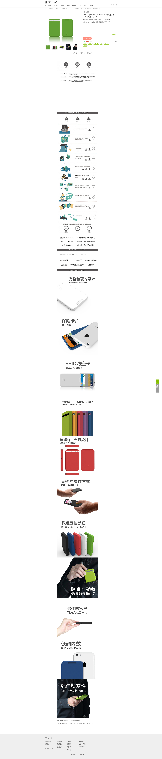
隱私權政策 (59, 744)
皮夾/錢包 (63, 8)
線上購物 (47, 743)
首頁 (46, 8)
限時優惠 (56, 5)
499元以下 (81, 741)
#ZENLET (96, 43)
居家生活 (62, 5)
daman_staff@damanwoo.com (83, 754)
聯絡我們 (59, 747)
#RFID (84, 43)
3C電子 (80, 5)
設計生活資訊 (48, 741)
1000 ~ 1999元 (82, 744)
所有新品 (51, 8)
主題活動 (69, 741)
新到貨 (49, 5)
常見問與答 (59, 746)
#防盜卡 (85, 45)
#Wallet (90, 43)
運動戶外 (86, 5)
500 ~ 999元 (82, 743)
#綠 (101, 43)
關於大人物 (59, 741)
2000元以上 (82, 746)
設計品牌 (92, 5)
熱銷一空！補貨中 (87, 38)
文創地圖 (47, 744)
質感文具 (68, 5)
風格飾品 (74, 5)
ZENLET (86, 12)
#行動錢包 (106, 43)
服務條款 (59, 743)
